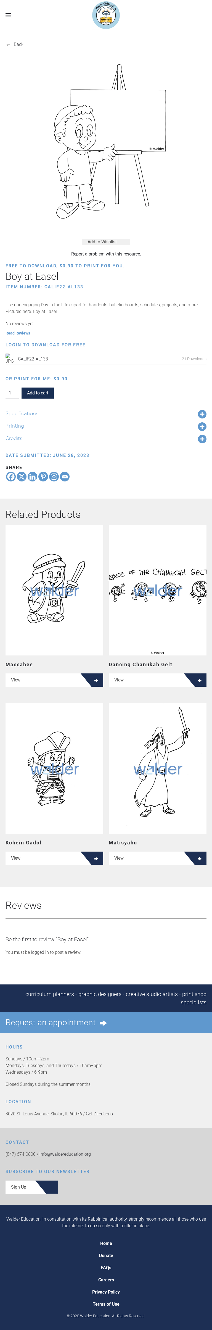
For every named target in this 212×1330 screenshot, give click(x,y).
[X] (21, 476)
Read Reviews (18, 333)
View (15, 680)
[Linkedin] (32, 476)
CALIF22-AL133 (33, 359)
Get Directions (99, 1113)
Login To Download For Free (46, 344)
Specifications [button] (22, 413)
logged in (40, 952)
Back (18, 44)
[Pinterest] (43, 476)
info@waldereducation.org (65, 1154)
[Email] (65, 476)
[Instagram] (54, 476)
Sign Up (18, 1187)
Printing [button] (15, 425)
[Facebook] (11, 476)
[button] (8, 15)
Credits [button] (14, 438)
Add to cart (37, 393)
